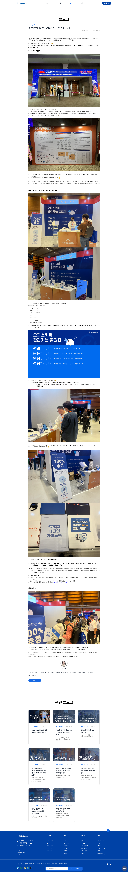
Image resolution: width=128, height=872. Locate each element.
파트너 (99, 851)
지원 (82, 3)
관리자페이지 (101, 853)
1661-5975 (23, 843)
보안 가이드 (84, 851)
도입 (59, 3)
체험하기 (49, 848)
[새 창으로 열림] (104, 864)
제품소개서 (66, 843)
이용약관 (18, 854)
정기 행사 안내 (101, 848)
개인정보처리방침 (20, 852)
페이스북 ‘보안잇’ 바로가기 (60, 583)
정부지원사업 (67, 851)
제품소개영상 (50, 846)
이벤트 (65, 853)
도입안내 (66, 841)
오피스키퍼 (50, 841)
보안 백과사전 (84, 846)
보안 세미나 (84, 848)
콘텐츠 (71, 3)
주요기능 (49, 843)
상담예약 (66, 848)
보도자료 (83, 843)
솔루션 (48, 3)
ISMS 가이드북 (85, 853)
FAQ (99, 843)
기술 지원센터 (101, 841)
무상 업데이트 (101, 846)
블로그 (82, 841)
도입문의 (106, 3)
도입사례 (49, 851)
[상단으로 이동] (108, 830)
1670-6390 (23, 841)
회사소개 (18, 850)
